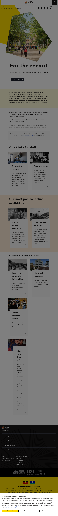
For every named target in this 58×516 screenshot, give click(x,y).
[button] (17, 79)
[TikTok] (47, 8)
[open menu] (3, 2)
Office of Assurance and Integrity (11, 8)
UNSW (2, 6)
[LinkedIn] (39, 8)
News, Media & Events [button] (13, 445)
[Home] (29, 2)
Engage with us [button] (10, 436)
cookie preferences (26, 135)
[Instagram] (44, 8)
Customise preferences (47, 510)
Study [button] (7, 440)
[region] (29, 504)
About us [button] (8, 450)
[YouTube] (50, 8)
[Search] (54, 2)
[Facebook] (41, 8)
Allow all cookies (10, 510)
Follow (50, 6)
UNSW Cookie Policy (11, 507)
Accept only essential (29, 510)
